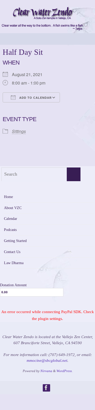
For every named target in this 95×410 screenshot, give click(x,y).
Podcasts (10, 230)
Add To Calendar (35, 97)
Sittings (19, 131)
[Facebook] (46, 387)
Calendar (10, 219)
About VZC (13, 208)
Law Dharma (13, 263)
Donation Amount (13, 285)
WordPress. (64, 371)
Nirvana (46, 371)
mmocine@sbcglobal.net (47, 360)
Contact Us (12, 252)
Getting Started (15, 241)
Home (8, 197)
